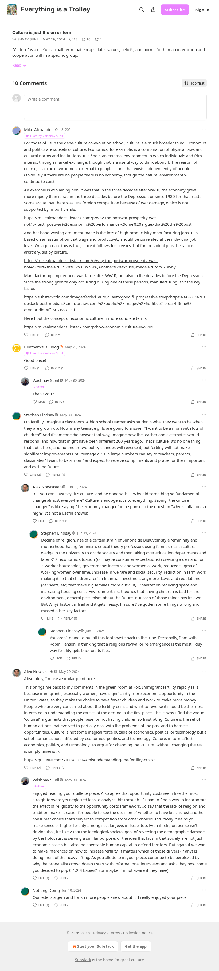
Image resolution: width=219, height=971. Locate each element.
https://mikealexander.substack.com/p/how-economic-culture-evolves (88, 326)
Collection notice (138, 932)
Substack (83, 959)
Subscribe (175, 9)
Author (39, 387)
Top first (197, 83)
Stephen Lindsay (39, 414)
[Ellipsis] (204, 129)
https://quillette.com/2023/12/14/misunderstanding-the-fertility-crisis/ (89, 759)
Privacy (99, 932)
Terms (114, 932)
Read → (19, 65)
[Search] (141, 9)
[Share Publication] (153, 9)
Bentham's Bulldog (41, 347)
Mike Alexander (38, 129)
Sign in (202, 9)
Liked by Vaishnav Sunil (46, 136)
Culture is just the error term (42, 32)
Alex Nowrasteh (47, 486)
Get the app (136, 946)
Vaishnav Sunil (26, 39)
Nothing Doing (46, 890)
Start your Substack (95, 946)
